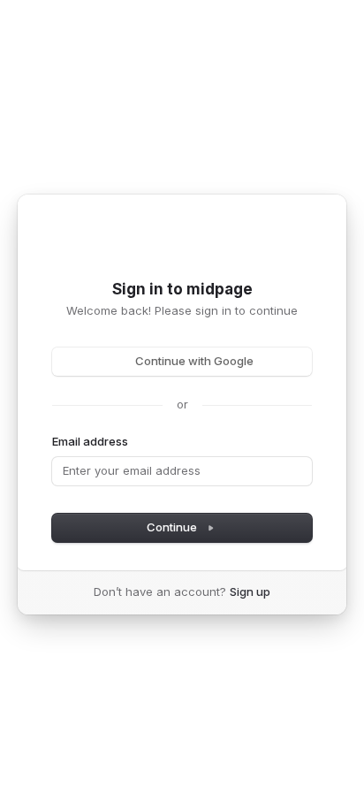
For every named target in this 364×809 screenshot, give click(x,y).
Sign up (250, 591)
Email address (90, 441)
